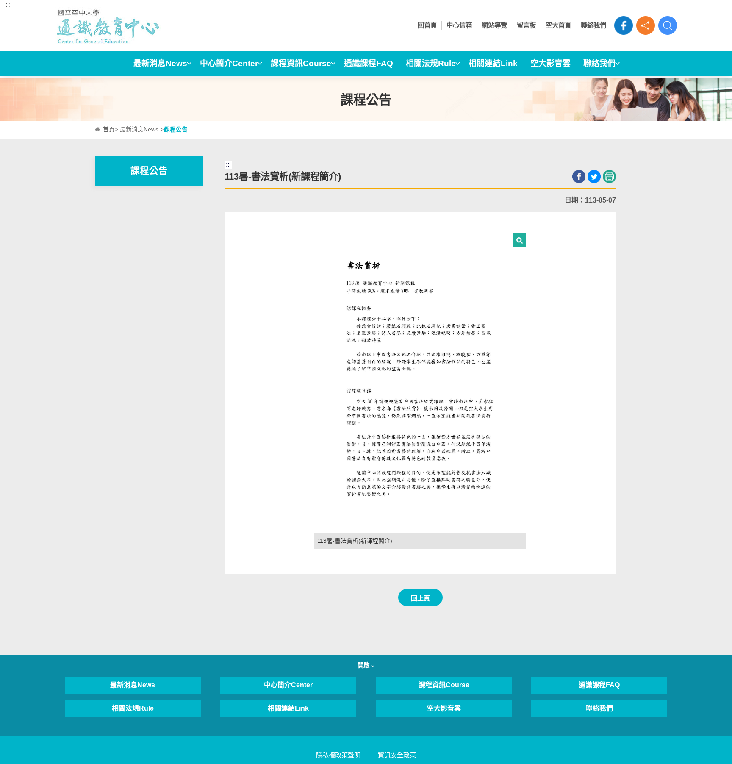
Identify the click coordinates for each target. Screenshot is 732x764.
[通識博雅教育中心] (133, 25)
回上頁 (420, 598)
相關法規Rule (431, 63)
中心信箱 (459, 25)
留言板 (526, 25)
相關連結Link (493, 63)
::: (8, 4)
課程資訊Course (301, 63)
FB (623, 25)
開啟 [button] (364, 665)
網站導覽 (494, 25)
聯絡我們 (593, 25)
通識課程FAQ (368, 63)
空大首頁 (558, 25)
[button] (645, 25)
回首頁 (427, 25)
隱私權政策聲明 (338, 754)
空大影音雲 (550, 63)
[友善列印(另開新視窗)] (609, 176)
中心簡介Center (229, 63)
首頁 (109, 129)
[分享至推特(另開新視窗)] (594, 176)
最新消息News (160, 63)
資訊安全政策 (397, 754)
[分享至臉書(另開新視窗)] (578, 176)
